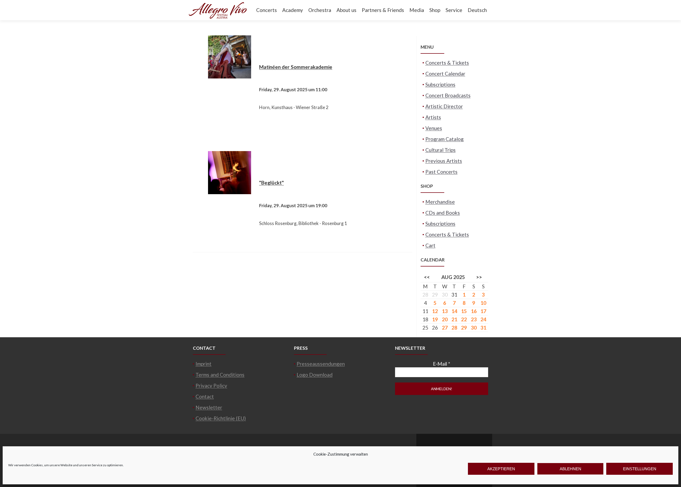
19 (435, 319)
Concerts (266, 10)
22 (464, 319)
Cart (430, 245)
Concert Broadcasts (448, 95)
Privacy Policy (211, 385)
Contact (205, 396)
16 (474, 311)
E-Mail (441, 364)
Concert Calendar (445, 73)
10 (483, 303)
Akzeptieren (501, 469)
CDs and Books (442, 213)
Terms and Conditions (220, 375)
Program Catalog (444, 139)
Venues (433, 128)
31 (454, 295)
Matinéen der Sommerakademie (295, 67)
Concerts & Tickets (447, 63)
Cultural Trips (440, 150)
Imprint (203, 364)
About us (346, 10)
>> (479, 277)
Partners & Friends (383, 10)
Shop (434, 10)
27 (445, 327)
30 (474, 327)
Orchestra (319, 10)
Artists (433, 117)
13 (445, 311)
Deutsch (477, 10)
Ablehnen (570, 469)
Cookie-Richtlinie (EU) (221, 418)
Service (454, 10)
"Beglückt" (271, 183)
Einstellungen (639, 469)
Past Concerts (441, 172)
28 (454, 327)
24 (483, 319)
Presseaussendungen (321, 364)
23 (474, 319)
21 (454, 319)
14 (454, 311)
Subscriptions (440, 84)
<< (427, 277)
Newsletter (209, 407)
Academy (292, 10)
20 (445, 319)
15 (464, 311)
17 (483, 311)
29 (464, 327)
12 (435, 311)
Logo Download (315, 375)
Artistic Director (444, 106)
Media (416, 10)
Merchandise (440, 202)
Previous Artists (443, 161)
